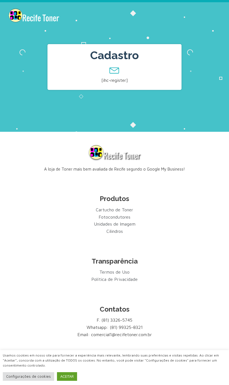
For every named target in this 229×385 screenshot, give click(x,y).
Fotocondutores (114, 216)
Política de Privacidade (114, 279)
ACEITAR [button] (67, 376)
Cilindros (114, 231)
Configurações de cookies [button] (28, 376)
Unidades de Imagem (114, 223)
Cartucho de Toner (114, 209)
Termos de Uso (114, 271)
